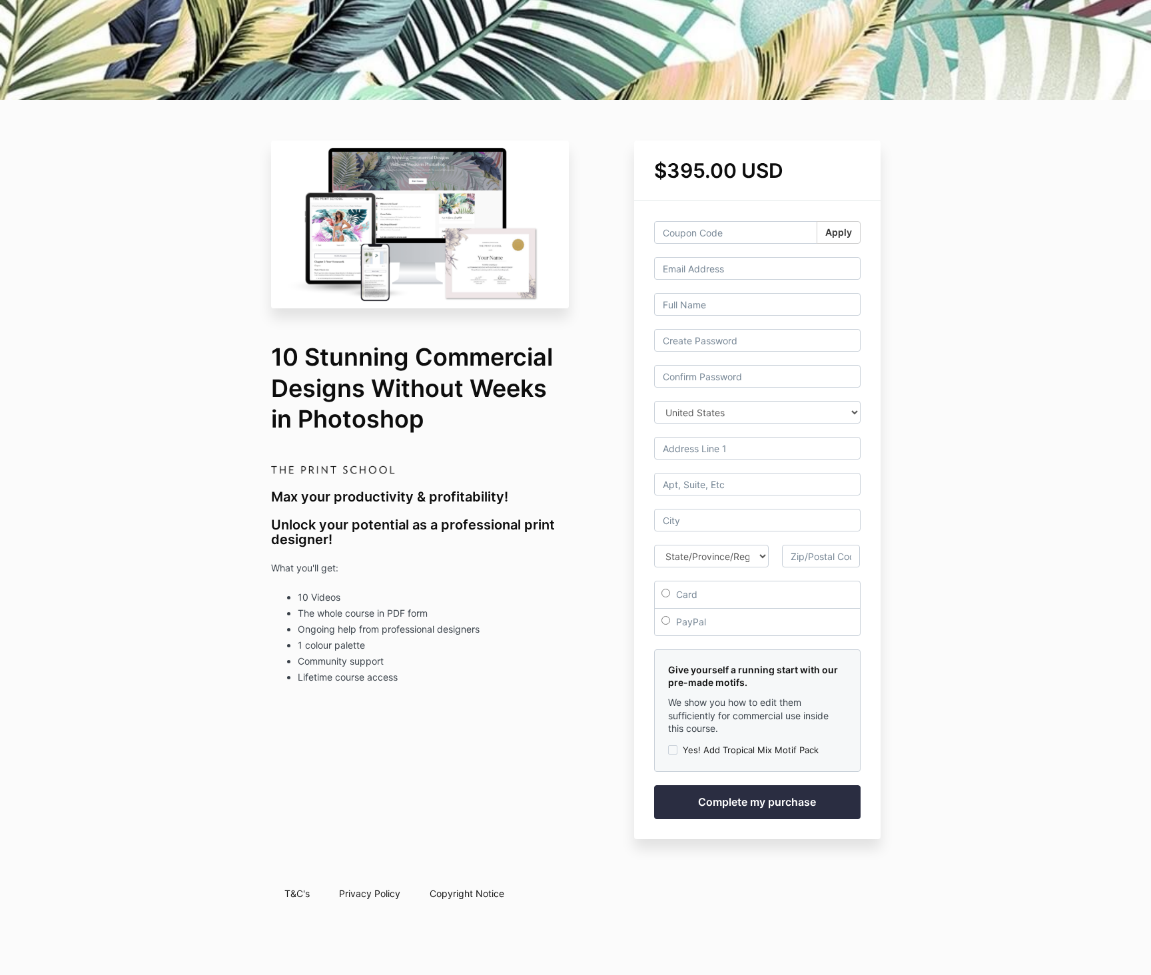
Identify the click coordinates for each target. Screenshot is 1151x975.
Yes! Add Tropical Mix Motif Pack (751, 750)
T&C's (297, 893)
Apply (838, 232)
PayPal (689, 621)
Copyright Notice (467, 893)
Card (685, 594)
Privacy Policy (369, 893)
